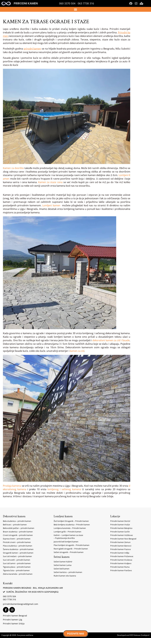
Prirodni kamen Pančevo (121, 570)
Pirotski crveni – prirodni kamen (17, 542)
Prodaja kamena (12, 485)
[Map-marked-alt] (141, 3)
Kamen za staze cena (50, 182)
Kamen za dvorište (13, 168)
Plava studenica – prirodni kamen (17, 545)
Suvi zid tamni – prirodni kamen (17, 563)
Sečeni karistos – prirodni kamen (68, 572)
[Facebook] (130, 3)
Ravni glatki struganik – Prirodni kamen (71, 548)
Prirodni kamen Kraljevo (120, 563)
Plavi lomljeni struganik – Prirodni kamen (71, 545)
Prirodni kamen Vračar (120, 524)
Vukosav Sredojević (142, 635)
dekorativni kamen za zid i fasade (111, 340)
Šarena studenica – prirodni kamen (18, 549)
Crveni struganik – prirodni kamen (18, 535)
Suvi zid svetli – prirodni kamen (16, 560)
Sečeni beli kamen (61, 568)
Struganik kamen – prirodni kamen (18, 552)
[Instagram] (136, 3)
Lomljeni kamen (51, 205)
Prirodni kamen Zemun (120, 542)
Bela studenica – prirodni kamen (17, 521)
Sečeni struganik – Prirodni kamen (68, 552)
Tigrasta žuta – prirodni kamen (16, 570)
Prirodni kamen (26, 3)
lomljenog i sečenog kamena (64, 489)
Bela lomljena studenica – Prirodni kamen (72, 524)
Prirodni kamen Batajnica (121, 528)
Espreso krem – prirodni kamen (16, 538)
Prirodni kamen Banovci (120, 545)
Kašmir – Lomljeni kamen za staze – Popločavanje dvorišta (68, 536)
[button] (75, 9)
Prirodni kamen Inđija (119, 552)
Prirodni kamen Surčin (120, 531)
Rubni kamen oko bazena (65, 575)
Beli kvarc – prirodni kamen (15, 524)
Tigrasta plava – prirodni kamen (17, 567)
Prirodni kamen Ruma (119, 567)
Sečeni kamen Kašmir (63, 561)
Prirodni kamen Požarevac (121, 556)
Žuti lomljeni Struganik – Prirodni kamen (71, 521)
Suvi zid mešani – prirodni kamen (17, 556)
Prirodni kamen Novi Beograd (123, 538)
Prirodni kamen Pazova (120, 549)
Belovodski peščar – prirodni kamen (18, 528)
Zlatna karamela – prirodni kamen (17, 574)
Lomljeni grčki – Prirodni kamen (67, 531)
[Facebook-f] (6, 610)
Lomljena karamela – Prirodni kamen (70, 528)
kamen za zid (77, 351)
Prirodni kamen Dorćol (120, 521)
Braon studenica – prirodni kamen (18, 531)
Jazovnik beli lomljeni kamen (66, 541)
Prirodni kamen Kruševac (121, 560)
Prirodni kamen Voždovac (121, 535)
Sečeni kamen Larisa (62, 565)
